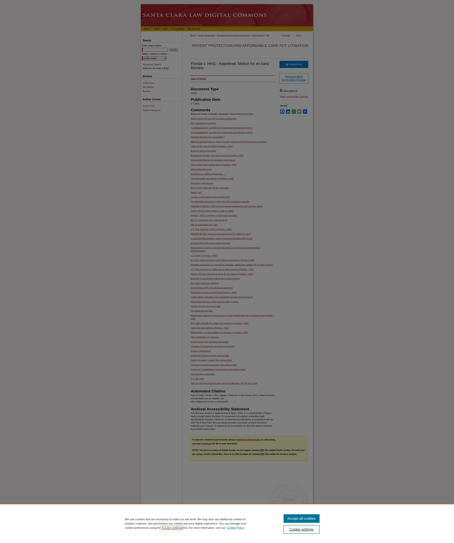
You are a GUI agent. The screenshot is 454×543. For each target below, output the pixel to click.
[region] (227, 523)
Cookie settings (172, 527)
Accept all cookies (301, 518)
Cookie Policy (235, 527)
